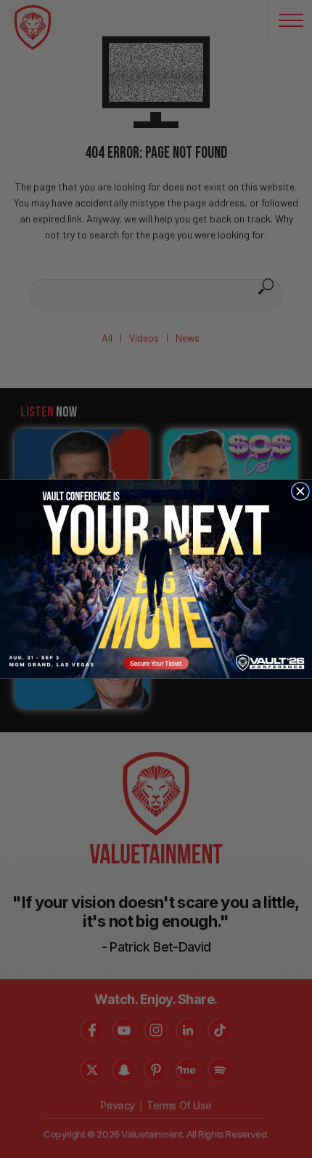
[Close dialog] (300, 491)
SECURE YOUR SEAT (156, 578)
